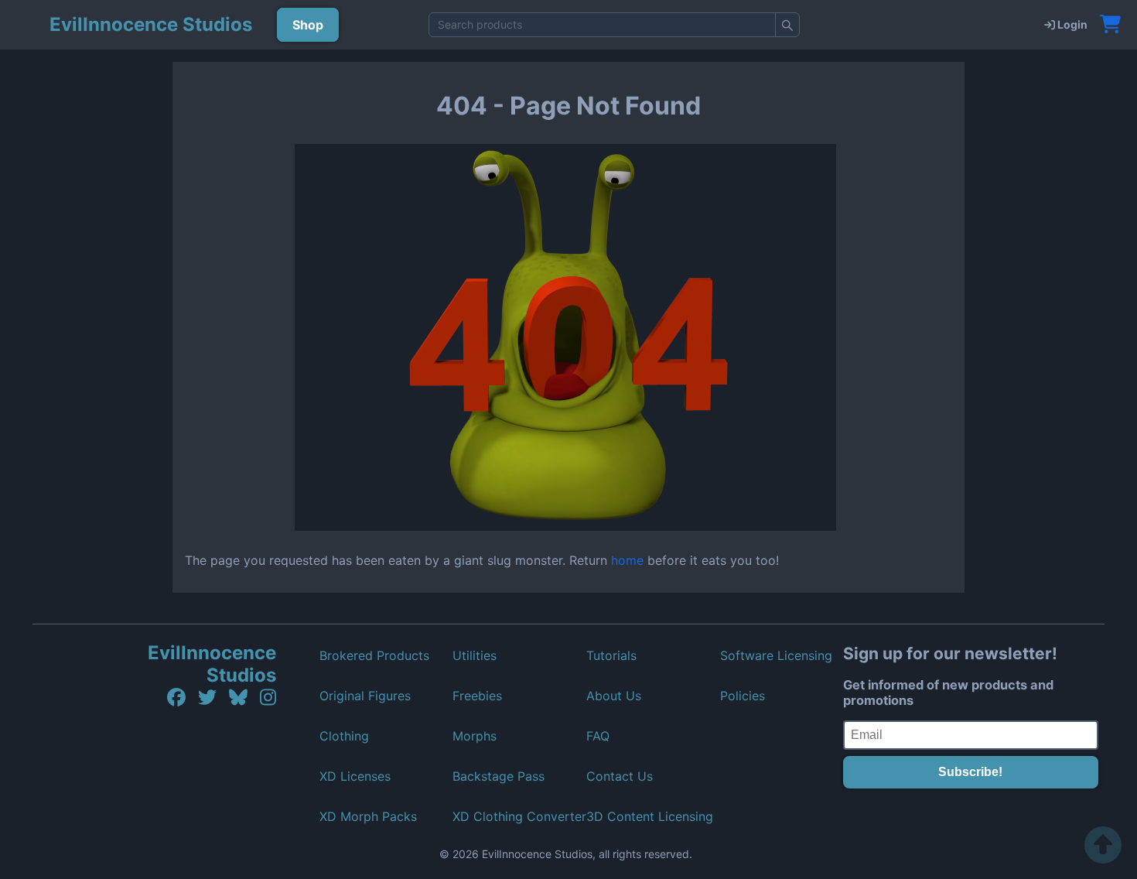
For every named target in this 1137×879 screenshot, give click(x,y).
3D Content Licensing (649, 816)
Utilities (474, 655)
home (627, 560)
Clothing (344, 736)
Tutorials (611, 655)
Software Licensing (776, 655)
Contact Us (619, 776)
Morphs (474, 736)
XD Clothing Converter (519, 816)
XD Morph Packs (368, 816)
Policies (742, 695)
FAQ (597, 736)
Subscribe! (970, 771)
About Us (613, 695)
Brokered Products (374, 655)
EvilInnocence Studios (212, 663)
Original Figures (365, 695)
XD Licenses (355, 776)
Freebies (477, 695)
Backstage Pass (498, 776)
